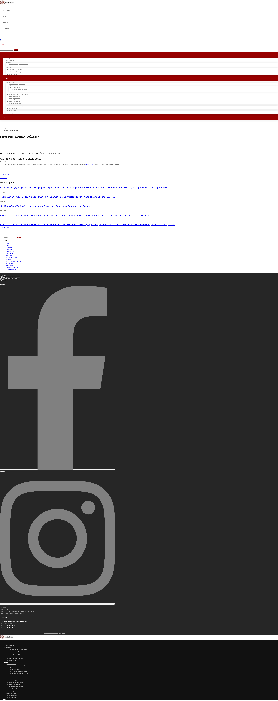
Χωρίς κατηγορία (11, 269)
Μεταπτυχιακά (10, 253)
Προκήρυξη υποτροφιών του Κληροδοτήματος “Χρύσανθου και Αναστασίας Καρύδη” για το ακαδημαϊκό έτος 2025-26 (57, 197)
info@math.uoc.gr (8, 623)
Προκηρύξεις (10, 259)
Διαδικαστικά (10, 247)
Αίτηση (4, 172)
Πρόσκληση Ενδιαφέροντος (14, 261)
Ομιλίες (9, 255)
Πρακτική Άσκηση (11, 257)
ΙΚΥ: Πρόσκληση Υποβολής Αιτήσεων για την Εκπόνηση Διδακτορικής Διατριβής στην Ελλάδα (45, 206)
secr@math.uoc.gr (90, 164)
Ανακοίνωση (6, 170)
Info (7, 245)
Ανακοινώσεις (6, 126)
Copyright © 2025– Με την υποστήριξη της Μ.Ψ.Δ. (54, 633)
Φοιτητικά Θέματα (12, 267)
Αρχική (4, 124)
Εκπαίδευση (10, 251)
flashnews (5, 128)
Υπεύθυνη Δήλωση (7, 174)
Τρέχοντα (9, 263)
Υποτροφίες (10, 265)
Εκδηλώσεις (10, 249)
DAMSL (9, 243)
